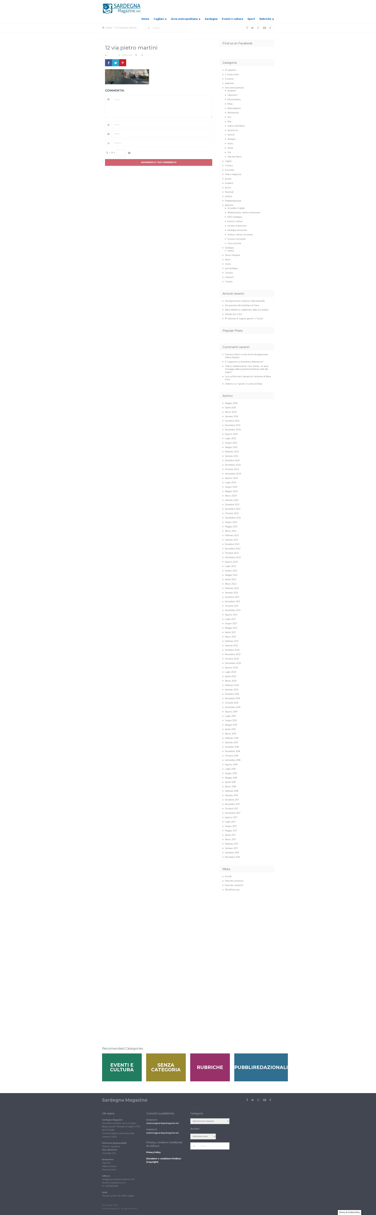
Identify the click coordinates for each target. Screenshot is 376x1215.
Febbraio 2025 (232, 452)
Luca (227, 376)
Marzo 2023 (230, 531)
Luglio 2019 (230, 716)
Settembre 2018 (232, 760)
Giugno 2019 (231, 720)
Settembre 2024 (233, 474)
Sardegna (211, 19)
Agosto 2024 (231, 478)
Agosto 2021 (231, 615)
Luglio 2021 (230, 619)
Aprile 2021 (230, 632)
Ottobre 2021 (231, 606)
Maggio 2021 (231, 628)
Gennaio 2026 (231, 416)
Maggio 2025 (231, 447)
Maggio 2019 (231, 725)
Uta (229, 152)
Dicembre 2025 (232, 421)
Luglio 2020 (230, 672)
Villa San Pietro (235, 157)
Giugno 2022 (231, 571)
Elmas (230, 104)
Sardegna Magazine (124, 1100)
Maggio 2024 (231, 491)
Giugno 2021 (231, 623)
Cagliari (159, 19)
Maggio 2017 (231, 831)
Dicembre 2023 (232, 504)
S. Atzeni (111, 55)
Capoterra (232, 95)
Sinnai (230, 148)
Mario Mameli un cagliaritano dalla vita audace (246, 310)
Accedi (228, 876)
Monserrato (233, 113)
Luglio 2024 (230, 482)
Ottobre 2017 (231, 808)
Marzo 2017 (230, 839)
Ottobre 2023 (232, 513)
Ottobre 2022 (232, 553)
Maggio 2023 (231, 526)
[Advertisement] (247, 921)
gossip (228, 179)
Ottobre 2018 (231, 756)
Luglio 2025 (230, 438)
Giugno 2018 (231, 773)
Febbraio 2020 (232, 685)
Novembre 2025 (232, 425)
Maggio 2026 (231, 403)
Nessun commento (152, 55)
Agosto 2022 (231, 562)
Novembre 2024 (233, 465)
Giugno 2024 (231, 487)
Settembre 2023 (233, 518)
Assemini (232, 91)
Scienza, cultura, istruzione (240, 234)
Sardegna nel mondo (237, 230)
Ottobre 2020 (232, 659)
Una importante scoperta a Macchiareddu (245, 301)
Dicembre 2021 (232, 597)
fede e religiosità (233, 174)
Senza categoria (232, 255)
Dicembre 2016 (232, 853)
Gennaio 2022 (231, 593)
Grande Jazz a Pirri (233, 314)
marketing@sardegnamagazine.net (162, 1133)
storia (228, 264)
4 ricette (229, 79)
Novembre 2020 (233, 654)
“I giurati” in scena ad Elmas (249, 384)
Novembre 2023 (232, 509)
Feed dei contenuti (234, 881)
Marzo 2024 (231, 496)
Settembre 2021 (232, 610)
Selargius (232, 139)
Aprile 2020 (230, 676)
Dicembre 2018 (232, 747)
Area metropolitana (184, 19)
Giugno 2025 (231, 443)
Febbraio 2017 (231, 844)
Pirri (229, 117)
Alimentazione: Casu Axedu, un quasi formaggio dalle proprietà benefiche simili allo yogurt (246, 369)
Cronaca (229, 165)
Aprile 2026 (230, 408)
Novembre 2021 (232, 601)
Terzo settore (234, 243)
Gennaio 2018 (231, 795)
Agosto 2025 (231, 434)
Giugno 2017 (231, 826)
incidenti (229, 183)
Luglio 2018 (230, 769)
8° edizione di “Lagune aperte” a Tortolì (244, 318)
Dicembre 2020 (232, 650)
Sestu (230, 143)
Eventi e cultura (232, 19)
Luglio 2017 (230, 822)
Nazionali (229, 192)
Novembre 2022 (232, 549)
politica (228, 196)
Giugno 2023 (231, 522)
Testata (229, 273)
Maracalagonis (234, 108)
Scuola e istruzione (237, 239)
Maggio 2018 (231, 778)
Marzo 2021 (230, 637)
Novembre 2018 (232, 751)
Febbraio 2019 (231, 738)
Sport (251, 19)
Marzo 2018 (230, 786)
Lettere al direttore (237, 226)
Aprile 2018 (230, 782)
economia (229, 170)
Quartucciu (233, 130)
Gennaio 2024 (231, 500)
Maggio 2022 (231, 575)
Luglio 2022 (230, 566)
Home (145, 19)
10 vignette (230, 70)
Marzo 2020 (231, 681)
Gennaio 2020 (231, 690)
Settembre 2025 (233, 430)
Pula (229, 121)
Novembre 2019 (232, 698)
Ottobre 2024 (232, 469)
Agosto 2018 (231, 764)
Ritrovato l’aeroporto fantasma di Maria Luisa (248, 378)
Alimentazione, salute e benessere (244, 212)
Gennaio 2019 (231, 742)
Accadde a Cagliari (236, 208)
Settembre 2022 (233, 557)
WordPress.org (232, 890)
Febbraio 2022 (232, 588)
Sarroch (231, 135)
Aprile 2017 (230, 835)
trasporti (229, 277)
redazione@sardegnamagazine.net (162, 1123)
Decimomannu (234, 99)
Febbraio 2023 (232, 535)
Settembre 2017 (232, 813)
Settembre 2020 (233, 663)
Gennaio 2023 (231, 540)
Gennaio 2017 (231, 848)
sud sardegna (231, 268)
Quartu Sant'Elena (236, 126)
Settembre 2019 (232, 707)
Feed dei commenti (234, 885)
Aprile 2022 (230, 579)
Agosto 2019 (231, 712)
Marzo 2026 (230, 412)
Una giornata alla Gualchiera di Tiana (242, 305)
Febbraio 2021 (231, 641)
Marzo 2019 (230, 734)
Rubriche (265, 19)
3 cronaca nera (232, 74)
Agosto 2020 (231, 667)
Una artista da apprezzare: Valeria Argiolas (246, 356)
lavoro (228, 187)
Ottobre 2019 (231, 703)
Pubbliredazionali (233, 201)
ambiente (229, 83)
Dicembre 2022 (232, 544)
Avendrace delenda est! (252, 362)
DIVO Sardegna (235, 217)
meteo (231, 251)
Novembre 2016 (232, 857)
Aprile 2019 (230, 729)
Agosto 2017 (231, 817)
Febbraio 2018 (231, 791)
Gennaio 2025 (231, 456)
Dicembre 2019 (232, 694)
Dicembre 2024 (232, 460)
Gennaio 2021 (231, 645)
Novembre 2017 (232, 804)
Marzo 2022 (230, 584)
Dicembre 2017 (232, 800)
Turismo (229, 281)
